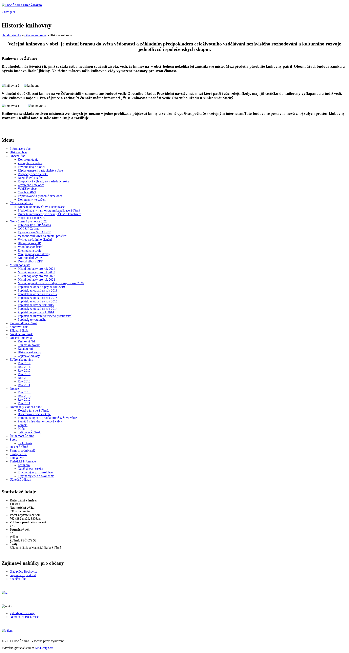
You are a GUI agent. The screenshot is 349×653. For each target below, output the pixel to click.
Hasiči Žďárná (19, 447)
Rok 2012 (24, 381)
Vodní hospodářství (30, 247)
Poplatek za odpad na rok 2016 (37, 297)
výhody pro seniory (22, 613)
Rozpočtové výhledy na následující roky (43, 181)
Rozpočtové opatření (31, 177)
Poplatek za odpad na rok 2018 (37, 290)
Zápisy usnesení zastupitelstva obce (40, 170)
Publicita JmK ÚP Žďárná (34, 225)
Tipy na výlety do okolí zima (36, 476)
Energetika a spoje (29, 250)
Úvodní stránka (11, 35)
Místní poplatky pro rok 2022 (36, 276)
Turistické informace (23, 461)
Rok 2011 (24, 385)
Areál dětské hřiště (21, 334)
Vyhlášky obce (27, 188)
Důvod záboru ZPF (30, 261)
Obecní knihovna (35, 35)
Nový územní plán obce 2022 (28, 221)
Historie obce (18, 152)
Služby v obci (18, 454)
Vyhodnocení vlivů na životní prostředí (42, 236)
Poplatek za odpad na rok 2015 (37, 301)
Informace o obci (20, 148)
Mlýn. (21, 428)
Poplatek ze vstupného (32, 319)
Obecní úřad (17, 156)
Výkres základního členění (35, 239)
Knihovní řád (26, 341)
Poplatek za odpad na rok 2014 (37, 308)
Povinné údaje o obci (31, 167)
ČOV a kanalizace (21, 203)
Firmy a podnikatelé (22, 450)
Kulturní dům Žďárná (23, 323)
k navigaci (8, 12)
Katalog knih (26, 348)
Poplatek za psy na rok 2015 (36, 305)
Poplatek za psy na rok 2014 (36, 312)
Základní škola (19, 330)
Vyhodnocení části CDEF (34, 232)
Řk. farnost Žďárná (22, 436)
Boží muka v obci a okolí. (34, 414)
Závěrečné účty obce (31, 185)
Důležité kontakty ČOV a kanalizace (41, 207)
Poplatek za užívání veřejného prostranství (44, 316)
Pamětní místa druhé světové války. (40, 421)
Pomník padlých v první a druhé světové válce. (48, 417)
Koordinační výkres (30, 257)
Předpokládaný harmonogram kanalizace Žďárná (49, 210)
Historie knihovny (29, 352)
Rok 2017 (24, 363)
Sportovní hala (19, 327)
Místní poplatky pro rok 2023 (36, 272)
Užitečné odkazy (20, 479)
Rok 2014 (24, 374)
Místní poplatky (20, 265)
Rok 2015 (24, 370)
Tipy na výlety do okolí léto (35, 472)
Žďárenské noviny (21, 359)
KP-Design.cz (44, 648)
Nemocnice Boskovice (24, 616)
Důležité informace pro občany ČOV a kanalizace (49, 214)
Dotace (14, 388)
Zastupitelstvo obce (30, 163)
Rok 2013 (24, 377)
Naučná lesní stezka (30, 468)
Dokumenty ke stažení (32, 199)
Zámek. (22, 425)
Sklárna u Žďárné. (29, 432)
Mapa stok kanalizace (31, 217)
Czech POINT (27, 192)
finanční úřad (18, 578)
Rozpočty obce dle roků (33, 174)
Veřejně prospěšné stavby (34, 254)
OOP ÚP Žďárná (28, 228)
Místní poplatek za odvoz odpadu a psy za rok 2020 (51, 283)
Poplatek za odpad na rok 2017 (37, 294)
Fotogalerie (17, 457)
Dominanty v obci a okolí (26, 407)
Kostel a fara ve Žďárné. (33, 410)
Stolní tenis (25, 443)
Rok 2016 (24, 367)
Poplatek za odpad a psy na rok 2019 (41, 287)
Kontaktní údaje (28, 159)
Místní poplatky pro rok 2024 (36, 268)
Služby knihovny (29, 345)
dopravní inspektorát (23, 575)
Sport (13, 439)
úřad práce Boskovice (23, 571)
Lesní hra (24, 465)
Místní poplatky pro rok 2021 (36, 279)
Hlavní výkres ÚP (29, 243)
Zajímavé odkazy (29, 356)
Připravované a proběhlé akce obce (40, 196)
